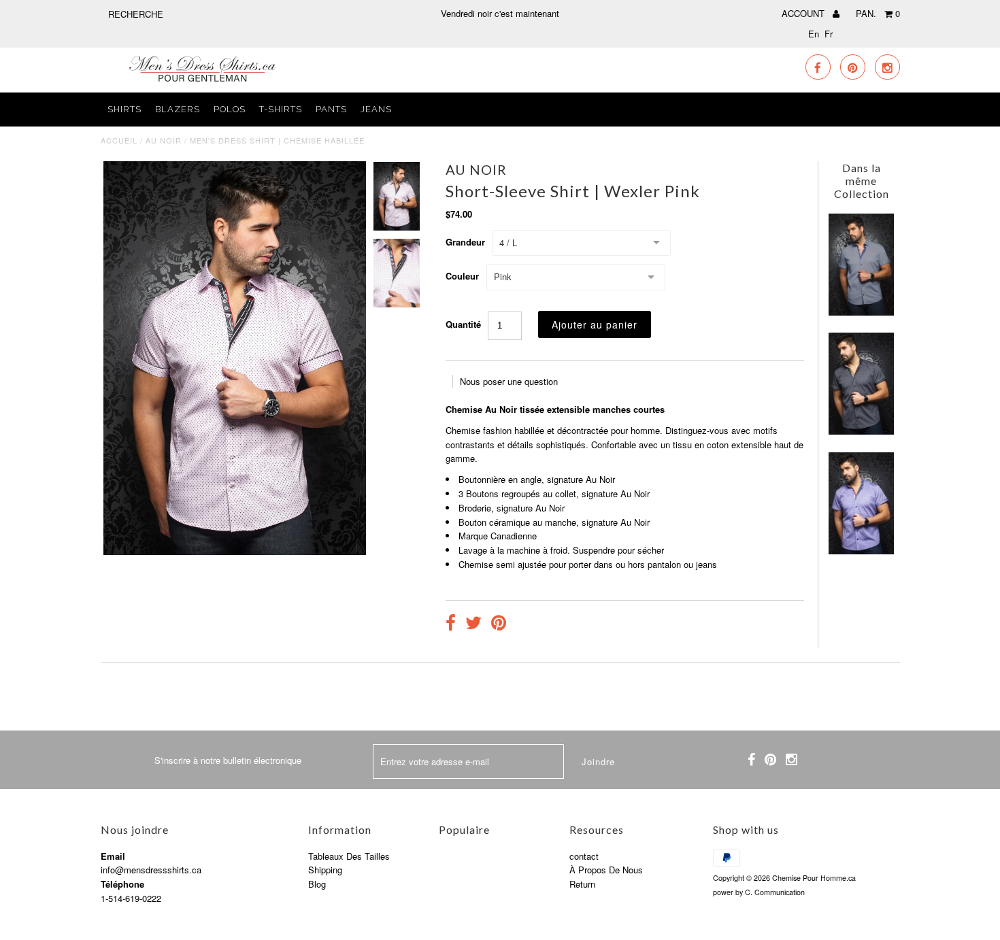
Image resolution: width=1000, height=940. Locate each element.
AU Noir (164, 140)
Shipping (325, 869)
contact (584, 856)
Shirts (124, 109)
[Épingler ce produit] (498, 624)
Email (113, 856)
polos (230, 109)
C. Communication (775, 892)
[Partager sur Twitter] (473, 624)
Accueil (119, 140)
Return (582, 883)
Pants (331, 109)
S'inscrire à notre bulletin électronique (227, 760)
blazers (177, 109)
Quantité (463, 324)
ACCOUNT (804, 13)
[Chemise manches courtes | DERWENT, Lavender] (861, 550)
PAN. (878, 13)
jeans (376, 109)
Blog (317, 883)
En (813, 33)
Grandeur (465, 241)
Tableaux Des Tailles (349, 856)
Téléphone (122, 883)
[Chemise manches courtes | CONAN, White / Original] (861, 311)
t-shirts (280, 109)
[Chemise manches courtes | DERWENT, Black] (861, 430)
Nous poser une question (509, 381)
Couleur (462, 275)
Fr (828, 33)
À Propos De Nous (606, 869)
